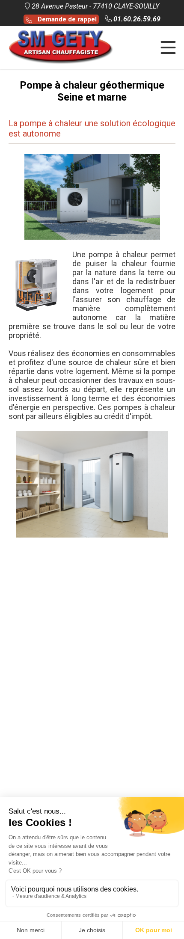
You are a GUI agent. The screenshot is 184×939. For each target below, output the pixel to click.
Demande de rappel (65, 19)
